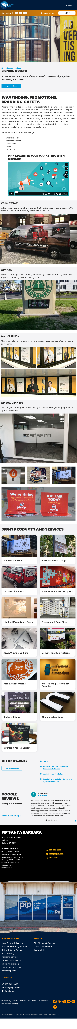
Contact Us (7, 977)
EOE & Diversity (43, 1001)
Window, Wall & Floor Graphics (57, 591)
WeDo (45, 761)
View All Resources (12, 768)
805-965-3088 (21, 13)
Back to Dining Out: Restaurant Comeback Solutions (55, 767)
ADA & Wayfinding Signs (16, 653)
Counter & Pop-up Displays (17, 747)
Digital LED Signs (12, 717)
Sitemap (15, 1004)
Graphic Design (8, 953)
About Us (38, 939)
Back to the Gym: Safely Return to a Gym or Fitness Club (57, 780)
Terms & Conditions (19, 1001)
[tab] (46, 820)
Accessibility (32, 1001)
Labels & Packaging (10, 964)
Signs (4, 943)
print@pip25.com (56, 854)
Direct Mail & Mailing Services (14, 946)
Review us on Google (11, 815)
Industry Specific (9, 970)
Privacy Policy (6, 1001)
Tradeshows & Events (11, 960)
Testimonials (47, 946)
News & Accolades (49, 943)
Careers (37, 946)
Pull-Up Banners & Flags (54, 560)
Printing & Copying (15, 943)
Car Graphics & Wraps (15, 591)
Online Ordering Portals (12, 950)
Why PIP (37, 943)
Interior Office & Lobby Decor (18, 622)
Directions (53, 857)
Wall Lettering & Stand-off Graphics (55, 685)
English (69, 5)
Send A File (66, 13)
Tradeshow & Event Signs (54, 622)
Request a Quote (48, 13)
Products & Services (12, 68)
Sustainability (40, 950)
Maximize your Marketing (53, 774)
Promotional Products (11, 967)
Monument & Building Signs (56, 653)
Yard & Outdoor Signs (15, 683)
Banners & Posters (13, 560)
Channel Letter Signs (52, 717)
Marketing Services (10, 957)
